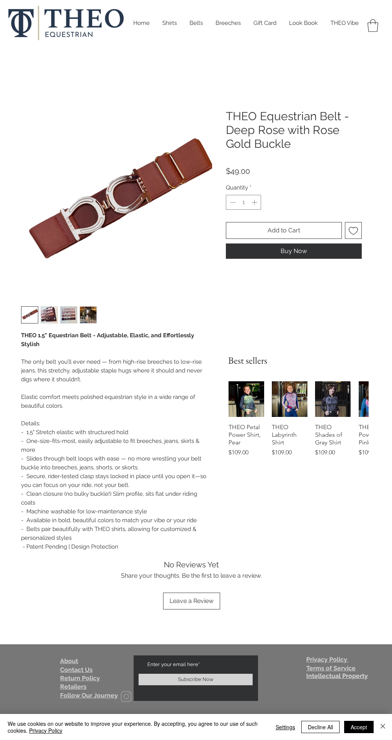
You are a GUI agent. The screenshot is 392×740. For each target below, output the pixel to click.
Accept (359, 727)
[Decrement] (232, 202)
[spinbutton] (243, 202)
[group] (298, 430)
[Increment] (255, 202)
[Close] (382, 727)
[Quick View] (246, 399)
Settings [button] (285, 727)
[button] (373, 25)
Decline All (320, 727)
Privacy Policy (45, 730)
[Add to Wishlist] (353, 230)
